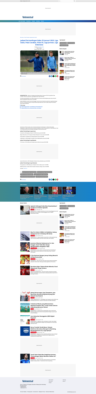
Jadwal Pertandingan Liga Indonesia (44, 172)
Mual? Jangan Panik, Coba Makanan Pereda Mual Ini (32, 106)
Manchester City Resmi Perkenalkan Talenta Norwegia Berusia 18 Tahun (40, 196)
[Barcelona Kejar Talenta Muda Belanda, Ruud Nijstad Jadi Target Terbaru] (62, 78)
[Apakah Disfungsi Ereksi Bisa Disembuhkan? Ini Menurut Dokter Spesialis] (62, 53)
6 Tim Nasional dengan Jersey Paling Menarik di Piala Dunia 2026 (69, 71)
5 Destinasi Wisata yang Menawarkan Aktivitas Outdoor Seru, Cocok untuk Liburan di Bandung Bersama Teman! (44, 305)
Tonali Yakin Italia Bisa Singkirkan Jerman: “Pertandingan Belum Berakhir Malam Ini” (43, 355)
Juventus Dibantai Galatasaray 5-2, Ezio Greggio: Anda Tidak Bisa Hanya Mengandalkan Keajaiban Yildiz (70, 65)
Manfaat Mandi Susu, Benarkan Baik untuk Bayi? (31, 108)
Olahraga (32, 358)
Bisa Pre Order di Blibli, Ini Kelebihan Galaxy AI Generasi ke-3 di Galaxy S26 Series (70, 58)
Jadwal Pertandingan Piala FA (41, 176)
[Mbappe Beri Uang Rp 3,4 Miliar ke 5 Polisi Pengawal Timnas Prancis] (69, 190)
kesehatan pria (63, 43)
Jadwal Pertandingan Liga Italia (27, 174)
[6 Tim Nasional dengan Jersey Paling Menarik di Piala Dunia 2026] (62, 72)
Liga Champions (34, 248)
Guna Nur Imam (41, 47)
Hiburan (42, 21)
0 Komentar (23, 76)
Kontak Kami (35, 391)
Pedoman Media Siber (50, 391)
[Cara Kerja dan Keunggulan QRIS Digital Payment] (25, 320)
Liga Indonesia (33, 332)
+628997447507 (23, 386)
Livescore (25, 168)
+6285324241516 (23, 387)
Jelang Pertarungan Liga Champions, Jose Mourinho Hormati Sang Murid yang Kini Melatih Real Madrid (43, 294)
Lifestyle (33, 21)
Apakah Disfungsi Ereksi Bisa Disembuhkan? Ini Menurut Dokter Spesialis (69, 52)
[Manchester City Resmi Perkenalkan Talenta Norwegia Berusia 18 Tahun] (41, 190)
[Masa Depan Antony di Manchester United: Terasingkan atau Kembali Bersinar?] (27, 190)
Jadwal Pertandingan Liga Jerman (41, 174)
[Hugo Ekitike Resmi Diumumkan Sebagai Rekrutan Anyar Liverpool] (55, 190)
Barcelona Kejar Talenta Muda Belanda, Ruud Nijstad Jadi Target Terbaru (69, 77)
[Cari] (74, 1)
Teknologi (38, 21)
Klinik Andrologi (71, 43)
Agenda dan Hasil (33, 37)
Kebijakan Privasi (42, 391)
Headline (32, 270)
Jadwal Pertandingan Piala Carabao (27, 176)
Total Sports (28, 21)
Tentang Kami (29, 391)
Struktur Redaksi (23, 391)
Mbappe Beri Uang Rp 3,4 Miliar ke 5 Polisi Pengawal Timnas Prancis (68, 196)
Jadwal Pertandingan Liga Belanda (29, 172)
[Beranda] (19, 21)
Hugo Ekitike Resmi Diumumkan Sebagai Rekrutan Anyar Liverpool (54, 196)
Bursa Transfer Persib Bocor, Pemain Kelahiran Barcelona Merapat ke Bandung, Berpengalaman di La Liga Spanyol (43, 328)
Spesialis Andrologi (64, 45)
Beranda (21, 37)
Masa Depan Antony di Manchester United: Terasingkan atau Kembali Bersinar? (26, 196)
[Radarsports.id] (27, 17)
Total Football (22, 21)
